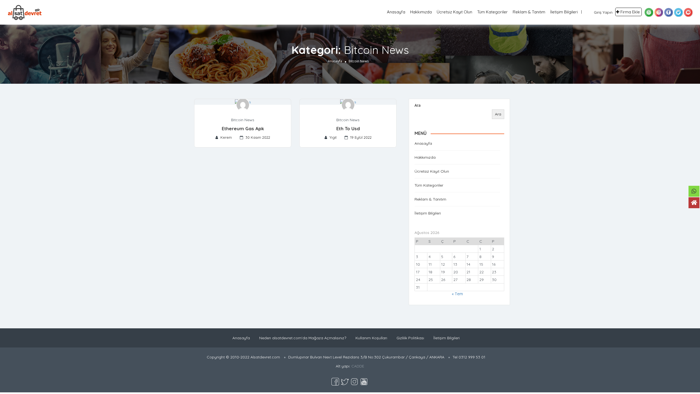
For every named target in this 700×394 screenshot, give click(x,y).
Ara (418, 105)
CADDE (357, 366)
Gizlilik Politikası (410, 337)
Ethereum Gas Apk (243, 128)
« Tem (457, 293)
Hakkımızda (421, 12)
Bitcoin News (242, 119)
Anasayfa (396, 12)
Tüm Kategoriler (492, 12)
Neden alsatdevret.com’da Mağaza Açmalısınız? (302, 337)
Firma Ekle (630, 12)
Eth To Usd (348, 128)
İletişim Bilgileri (564, 12)
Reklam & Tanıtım (529, 12)
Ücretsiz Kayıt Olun (454, 12)
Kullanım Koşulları (371, 337)
